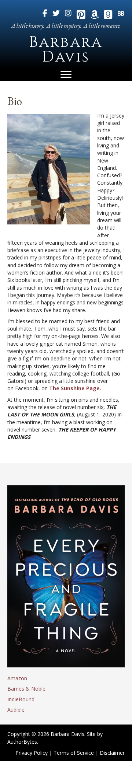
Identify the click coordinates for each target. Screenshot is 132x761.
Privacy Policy (31, 752)
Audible (16, 709)
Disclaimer (112, 752)
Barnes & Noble (26, 688)
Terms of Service (74, 752)
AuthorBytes (22, 741)
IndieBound (20, 699)
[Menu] (66, 74)
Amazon (17, 678)
